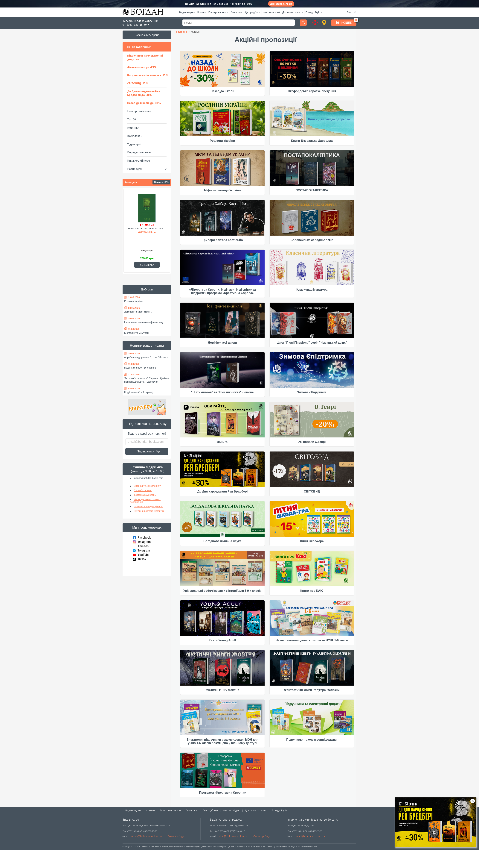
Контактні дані (271, 12)
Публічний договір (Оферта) (149, 511)
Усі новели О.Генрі (312, 441)
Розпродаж (134, 169)
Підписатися (145, 451)
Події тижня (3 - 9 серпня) (138, 392)
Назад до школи (222, 91)
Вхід (349, 12)
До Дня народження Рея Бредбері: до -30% (143, 93)
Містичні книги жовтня (222, 690)
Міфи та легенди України (222, 190)
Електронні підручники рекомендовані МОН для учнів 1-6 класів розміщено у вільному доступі (222, 741)
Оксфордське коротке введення (312, 91)
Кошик (346, 22)
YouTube (144, 554)
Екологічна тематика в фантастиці (143, 322)
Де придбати (252, 12)
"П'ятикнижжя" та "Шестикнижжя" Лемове (222, 392)
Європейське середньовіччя (312, 240)
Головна (181, 31)
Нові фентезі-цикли (222, 342)
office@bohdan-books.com (146, 836)
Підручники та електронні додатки (145, 57)
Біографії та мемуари (136, 332)
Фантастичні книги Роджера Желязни (312, 690)
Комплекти (134, 136)
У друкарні (134, 144)
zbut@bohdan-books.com (233, 836)
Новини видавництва (147, 345)
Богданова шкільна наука (222, 541)
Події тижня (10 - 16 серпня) (140, 367)
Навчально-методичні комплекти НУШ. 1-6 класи (312, 640)
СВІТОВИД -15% (137, 83)
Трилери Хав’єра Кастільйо (222, 240)
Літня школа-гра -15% (141, 67)
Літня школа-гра (312, 541)
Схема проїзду (175, 836)
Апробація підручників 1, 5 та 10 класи (146, 357)
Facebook (144, 537)
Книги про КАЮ (312, 590)
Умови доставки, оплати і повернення (145, 500)
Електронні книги (218, 12)
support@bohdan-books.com (148, 478)
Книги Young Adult (222, 640)
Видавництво (187, 12)
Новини (201, 12)
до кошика (147, 264)
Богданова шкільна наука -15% (147, 75)
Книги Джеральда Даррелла (312, 140)
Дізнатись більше (281, 3)
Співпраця (236, 12)
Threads (143, 546)
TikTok (142, 559)
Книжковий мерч (138, 160)
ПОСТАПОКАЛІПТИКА (312, 190)
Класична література (311, 289)
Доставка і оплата (292, 12)
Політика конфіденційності (148, 506)
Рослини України (133, 301)
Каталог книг (141, 47)
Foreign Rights (314, 12)
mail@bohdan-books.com (311, 836)
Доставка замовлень (145, 495)
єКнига (222, 441)
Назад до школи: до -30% (144, 103)
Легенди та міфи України (138, 311)
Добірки (147, 289)
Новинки (133, 127)
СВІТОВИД (312, 491)
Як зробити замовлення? (147, 486)
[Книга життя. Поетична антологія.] (147, 207)
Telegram (144, 550)
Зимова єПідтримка (312, 392)
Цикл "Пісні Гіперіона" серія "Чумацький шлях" (312, 342)
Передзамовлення (139, 152)
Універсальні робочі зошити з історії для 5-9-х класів (222, 590)
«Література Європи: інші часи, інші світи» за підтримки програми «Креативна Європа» (222, 291)
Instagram (144, 541)
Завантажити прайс (147, 35)
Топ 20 (131, 119)
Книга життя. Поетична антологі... (147, 228)
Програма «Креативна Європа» (222, 792)
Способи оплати (143, 490)
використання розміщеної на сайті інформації (255, 847)
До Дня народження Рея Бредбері (222, 491)
